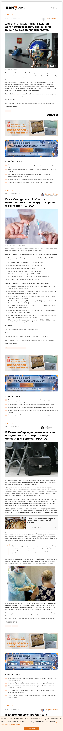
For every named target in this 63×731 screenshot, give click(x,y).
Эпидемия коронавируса (19, 347)
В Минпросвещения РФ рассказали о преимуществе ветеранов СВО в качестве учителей (32, 679)
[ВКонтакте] (48, 115)
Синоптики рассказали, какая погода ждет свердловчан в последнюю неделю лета (32, 166)
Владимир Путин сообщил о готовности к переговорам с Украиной (31, 683)
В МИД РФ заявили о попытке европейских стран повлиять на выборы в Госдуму (33, 170)
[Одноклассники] (50, 115)
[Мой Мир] (54, 115)
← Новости (9, 14)
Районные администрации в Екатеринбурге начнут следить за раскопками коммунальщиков (29, 175)
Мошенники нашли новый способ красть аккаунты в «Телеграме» (30, 182)
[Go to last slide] (8, 583)
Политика (8, 110)
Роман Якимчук (51, 18)
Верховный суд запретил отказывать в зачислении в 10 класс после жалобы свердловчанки (31, 691)
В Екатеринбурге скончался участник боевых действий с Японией (30, 179)
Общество (8, 347)
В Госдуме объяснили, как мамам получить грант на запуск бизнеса (31, 404)
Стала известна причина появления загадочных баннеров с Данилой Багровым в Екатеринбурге (31, 401)
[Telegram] (52, 115)
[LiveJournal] (57, 115)
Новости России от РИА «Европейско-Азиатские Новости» (11, 8)
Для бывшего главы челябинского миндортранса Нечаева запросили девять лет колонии (31, 686)
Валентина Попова (51, 194)
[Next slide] (55, 583)
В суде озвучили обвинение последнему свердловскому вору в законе (32, 415)
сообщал (16, 94)
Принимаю (31, 728)
